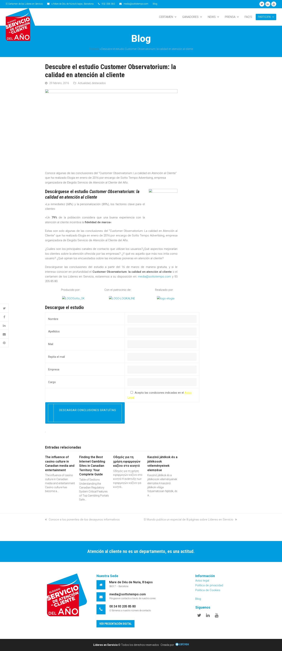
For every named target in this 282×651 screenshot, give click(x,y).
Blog (155, 3)
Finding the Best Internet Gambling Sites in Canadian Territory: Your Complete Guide (92, 465)
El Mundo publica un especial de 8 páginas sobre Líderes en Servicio (188, 519)
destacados (99, 83)
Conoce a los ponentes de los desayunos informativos (84, 519)
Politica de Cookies (207, 590)
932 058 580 (108, 3)
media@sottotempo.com (136, 3)
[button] (4, 308)
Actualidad (84, 83)
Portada (94, 48)
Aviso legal (202, 580)
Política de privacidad (209, 585)
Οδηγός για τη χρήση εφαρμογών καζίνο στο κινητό (126, 461)
